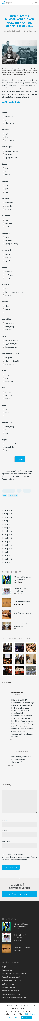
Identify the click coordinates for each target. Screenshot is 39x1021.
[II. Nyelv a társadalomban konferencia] (19, 647)
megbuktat (9, 206)
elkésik (7, 309)
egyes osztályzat (11, 344)
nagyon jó (8, 330)
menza (7, 399)
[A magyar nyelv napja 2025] (7, 670)
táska (7, 171)
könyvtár (8, 295)
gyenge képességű (12, 244)
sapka (7, 409)
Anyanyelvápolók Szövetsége (11, 31)
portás (7, 120)
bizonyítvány (9, 326)
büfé (7, 289)
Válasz (12, 740)
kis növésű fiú (10, 140)
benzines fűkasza (11, 430)
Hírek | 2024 (7, 517)
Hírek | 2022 (7, 524)
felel (6, 312)
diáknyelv (27, 491)
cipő (6, 185)
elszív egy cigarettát (12, 361)
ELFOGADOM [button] (26, 1017)
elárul (7, 306)
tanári (7, 220)
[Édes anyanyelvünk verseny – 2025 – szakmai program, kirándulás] (31, 670)
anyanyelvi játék (8, 491)
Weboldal (6, 841)
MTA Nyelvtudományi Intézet (14, 998)
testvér (7, 175)
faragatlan (9, 375)
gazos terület (10, 323)
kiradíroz (8, 209)
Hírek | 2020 (7, 531)
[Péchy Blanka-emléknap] (31, 659)
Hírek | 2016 (7, 545)
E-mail (5, 831)
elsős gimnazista (11, 123)
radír (7, 168)
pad (6, 189)
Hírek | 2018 (7, 538)
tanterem (8, 272)
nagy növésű (9, 381)
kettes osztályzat (11, 347)
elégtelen (8, 240)
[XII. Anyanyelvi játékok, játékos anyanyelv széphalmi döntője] (7, 659)
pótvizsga (8, 395)
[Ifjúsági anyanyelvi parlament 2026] (19, 659)
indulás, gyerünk (11, 275)
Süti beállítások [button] (30, 1014)
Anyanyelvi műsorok (10, 991)
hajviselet (8, 154)
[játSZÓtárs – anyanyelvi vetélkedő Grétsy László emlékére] (7, 647)
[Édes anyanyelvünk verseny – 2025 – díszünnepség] (19, 670)
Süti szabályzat (8, 984)
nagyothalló (9, 447)
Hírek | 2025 (7, 514)
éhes (7, 237)
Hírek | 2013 (7, 555)
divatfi (7, 254)
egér (7, 134)
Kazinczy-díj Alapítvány (11, 994)
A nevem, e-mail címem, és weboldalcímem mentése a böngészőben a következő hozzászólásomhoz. (19, 857)
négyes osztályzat (11, 340)
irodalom (8, 223)
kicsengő (8, 392)
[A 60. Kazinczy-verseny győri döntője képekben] (31, 647)
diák (19, 491)
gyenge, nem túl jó (12, 158)
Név (4, 820)
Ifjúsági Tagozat (8, 987)
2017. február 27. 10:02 (18, 695)
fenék (7, 192)
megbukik (8, 358)
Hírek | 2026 (7, 510)
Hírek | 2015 (7, 548)
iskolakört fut (10, 364)
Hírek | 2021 (7, 527)
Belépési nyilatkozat (20, 894)
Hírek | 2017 (7, 541)
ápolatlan (8, 261)
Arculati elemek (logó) (11, 977)
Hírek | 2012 (7, 559)
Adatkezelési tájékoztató (12, 980)
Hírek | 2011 (7, 562)
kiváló (7, 137)
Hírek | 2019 (7, 534)
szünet (7, 226)
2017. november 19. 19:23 (19, 751)
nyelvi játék (13, 495)
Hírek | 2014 (7, 552)
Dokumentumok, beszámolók (14, 973)
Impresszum (7, 970)
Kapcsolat (6, 966)
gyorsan (8, 278)
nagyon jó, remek (11, 151)
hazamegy (9, 203)
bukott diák (9, 117)
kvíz (4, 495)
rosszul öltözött (10, 444)
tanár (7, 378)
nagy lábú (8, 258)
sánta (7, 450)
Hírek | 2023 (7, 521)
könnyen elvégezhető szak (14, 292)
